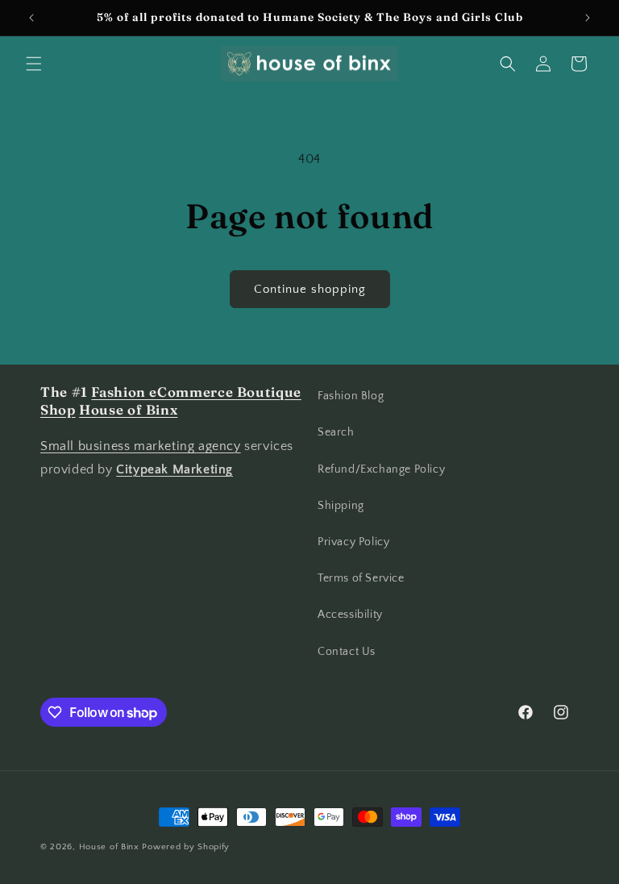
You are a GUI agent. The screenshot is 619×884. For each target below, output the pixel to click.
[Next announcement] (587, 17)
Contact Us (347, 651)
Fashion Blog (351, 396)
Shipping (341, 505)
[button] (34, 63)
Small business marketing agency (140, 446)
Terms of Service (361, 578)
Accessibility (350, 614)
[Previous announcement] (31, 17)
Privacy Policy (353, 542)
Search (336, 432)
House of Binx (111, 847)
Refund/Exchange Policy (381, 469)
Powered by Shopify (186, 847)
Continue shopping (310, 289)
